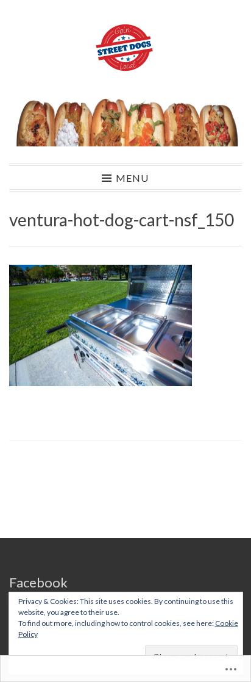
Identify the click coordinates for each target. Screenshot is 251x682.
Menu (132, 177)
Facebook (38, 582)
